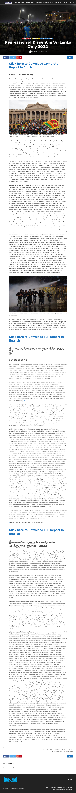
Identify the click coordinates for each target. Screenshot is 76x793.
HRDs (65, 748)
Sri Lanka (71, 751)
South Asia (65, 751)
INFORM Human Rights (60, 749)
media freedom (69, 749)
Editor (35, 51)
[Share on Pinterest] (20, 57)
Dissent (49, 748)
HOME (15, 2)
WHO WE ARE (21, 2)
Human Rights (70, 748)
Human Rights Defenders (49, 749)
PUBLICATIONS (36, 38)
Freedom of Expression (57, 748)
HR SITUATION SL (27, 38)
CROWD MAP (39, 2)
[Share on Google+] (17, 57)
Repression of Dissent (47, 38)
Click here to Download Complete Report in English (33, 65)
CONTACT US (58, 2)
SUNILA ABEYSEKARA (48, 2)
